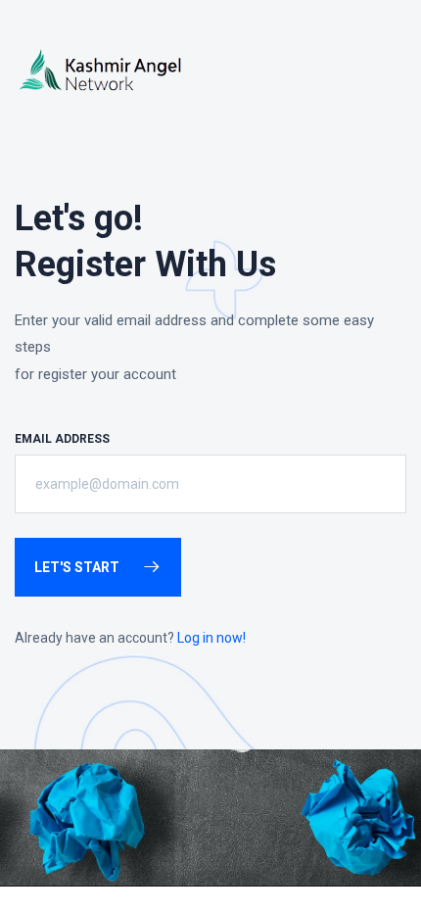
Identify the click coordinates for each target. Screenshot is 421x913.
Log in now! (211, 638)
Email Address (62, 439)
